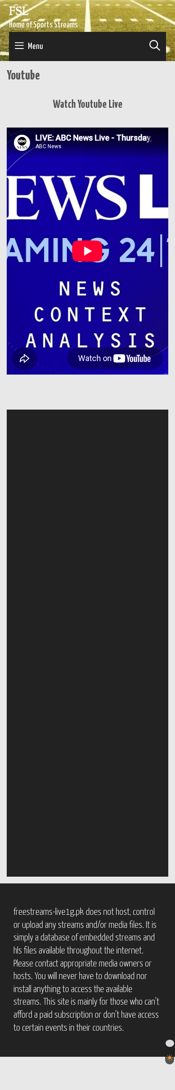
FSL (19, 12)
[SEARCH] (154, 46)
